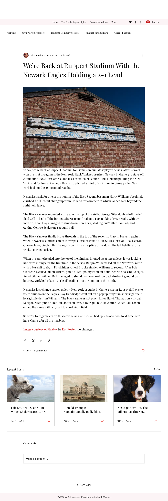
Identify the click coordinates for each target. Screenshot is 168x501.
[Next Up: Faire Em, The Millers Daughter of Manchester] (137, 388)
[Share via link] (49, 340)
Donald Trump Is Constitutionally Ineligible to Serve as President (83, 410)
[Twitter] (130, 22)
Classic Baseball (122, 32)
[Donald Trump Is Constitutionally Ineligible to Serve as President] (84, 388)
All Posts (11, 32)
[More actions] (143, 55)
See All (157, 368)
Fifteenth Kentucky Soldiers (65, 32)
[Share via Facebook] (24, 340)
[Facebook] (135, 22)
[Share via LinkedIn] (40, 340)
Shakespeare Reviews (97, 32)
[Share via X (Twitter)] (32, 340)
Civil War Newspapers (33, 32)
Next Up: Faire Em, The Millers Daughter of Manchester (132, 410)
